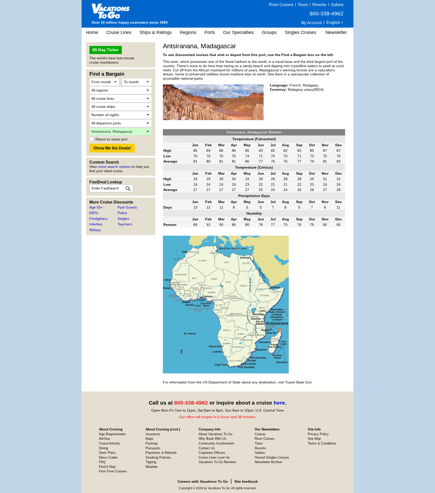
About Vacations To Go (215, 434)
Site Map (314, 438)
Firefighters (98, 219)
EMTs (93, 213)
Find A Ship (107, 467)
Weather (152, 467)
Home (92, 32)
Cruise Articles (109, 443)
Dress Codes (108, 457)
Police (122, 213)
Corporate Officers (212, 453)
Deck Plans (107, 453)
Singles (123, 219)
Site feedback (246, 481)
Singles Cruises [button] (300, 32)
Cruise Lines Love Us (214, 457)
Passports (153, 448)
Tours (303, 5)
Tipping (151, 462)
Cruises (260, 434)
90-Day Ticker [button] (105, 50)
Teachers (125, 224)
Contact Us (207, 448)
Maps (150, 438)
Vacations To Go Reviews (217, 462)
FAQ (102, 462)
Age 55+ (96, 207)
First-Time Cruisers (113, 471)
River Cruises (281, 5)
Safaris (337, 5)
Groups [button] (269, 32)
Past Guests (127, 207)
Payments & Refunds (161, 453)
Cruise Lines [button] (118, 32)
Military (95, 230)
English (334, 22)
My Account (311, 23)
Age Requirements (112, 434)
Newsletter (336, 32)
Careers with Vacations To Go (202, 481)
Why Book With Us (212, 438)
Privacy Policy (318, 434)
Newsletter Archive (268, 462)
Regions (188, 32)
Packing (151, 443)
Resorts (319, 5)
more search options (114, 167)
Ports (209, 32)
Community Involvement (216, 443)
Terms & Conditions (322, 443)
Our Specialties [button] (238, 32)
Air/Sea (104, 438)
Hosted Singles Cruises (272, 457)
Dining (103, 448)
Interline (95, 224)
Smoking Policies (158, 457)
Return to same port (111, 139)
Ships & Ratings (155, 32)
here (279, 403)
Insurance (153, 434)
